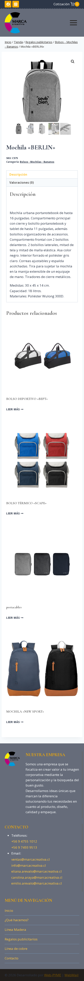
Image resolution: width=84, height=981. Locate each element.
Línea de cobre (16, 948)
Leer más (13, 409)
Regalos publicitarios (21, 939)
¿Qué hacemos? (17, 920)
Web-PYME (52, 975)
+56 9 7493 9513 (24, 847)
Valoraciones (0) (21, 182)
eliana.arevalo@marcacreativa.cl (36, 871)
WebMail (71, 975)
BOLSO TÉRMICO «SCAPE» (26, 503)
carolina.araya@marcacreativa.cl (36, 877)
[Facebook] (8, 4)
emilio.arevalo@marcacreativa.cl (36, 883)
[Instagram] (15, 4)
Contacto (11, 958)
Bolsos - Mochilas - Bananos (37, 161)
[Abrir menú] (73, 22)
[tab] (42, 175)
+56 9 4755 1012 (24, 841)
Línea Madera (15, 929)
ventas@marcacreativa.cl (30, 859)
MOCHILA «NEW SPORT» (25, 711)
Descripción (18, 174)
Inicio (9, 910)
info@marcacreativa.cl (28, 865)
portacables (14, 607)
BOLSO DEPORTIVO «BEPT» (27, 399)
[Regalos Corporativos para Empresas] (17, 22)
